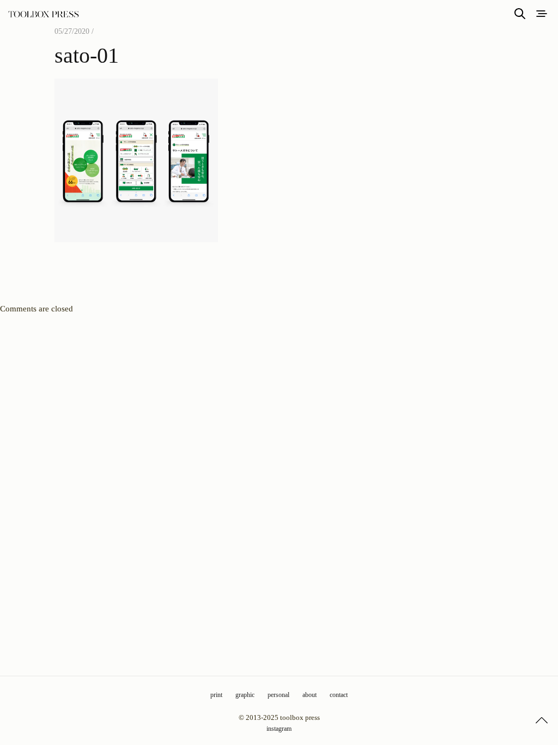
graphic (244, 695)
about (309, 695)
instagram (279, 728)
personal (278, 695)
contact (339, 695)
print (216, 695)
